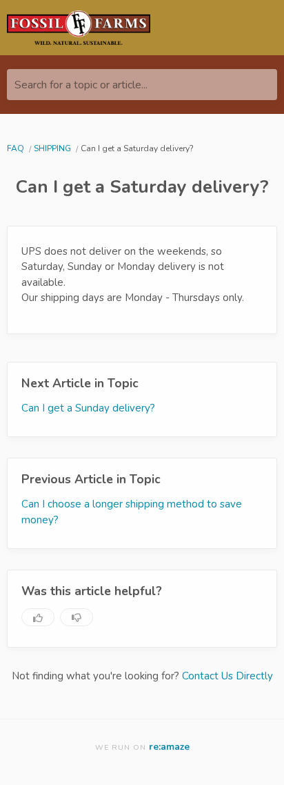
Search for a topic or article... (81, 85)
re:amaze (169, 746)
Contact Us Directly (227, 676)
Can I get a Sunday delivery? (88, 408)
